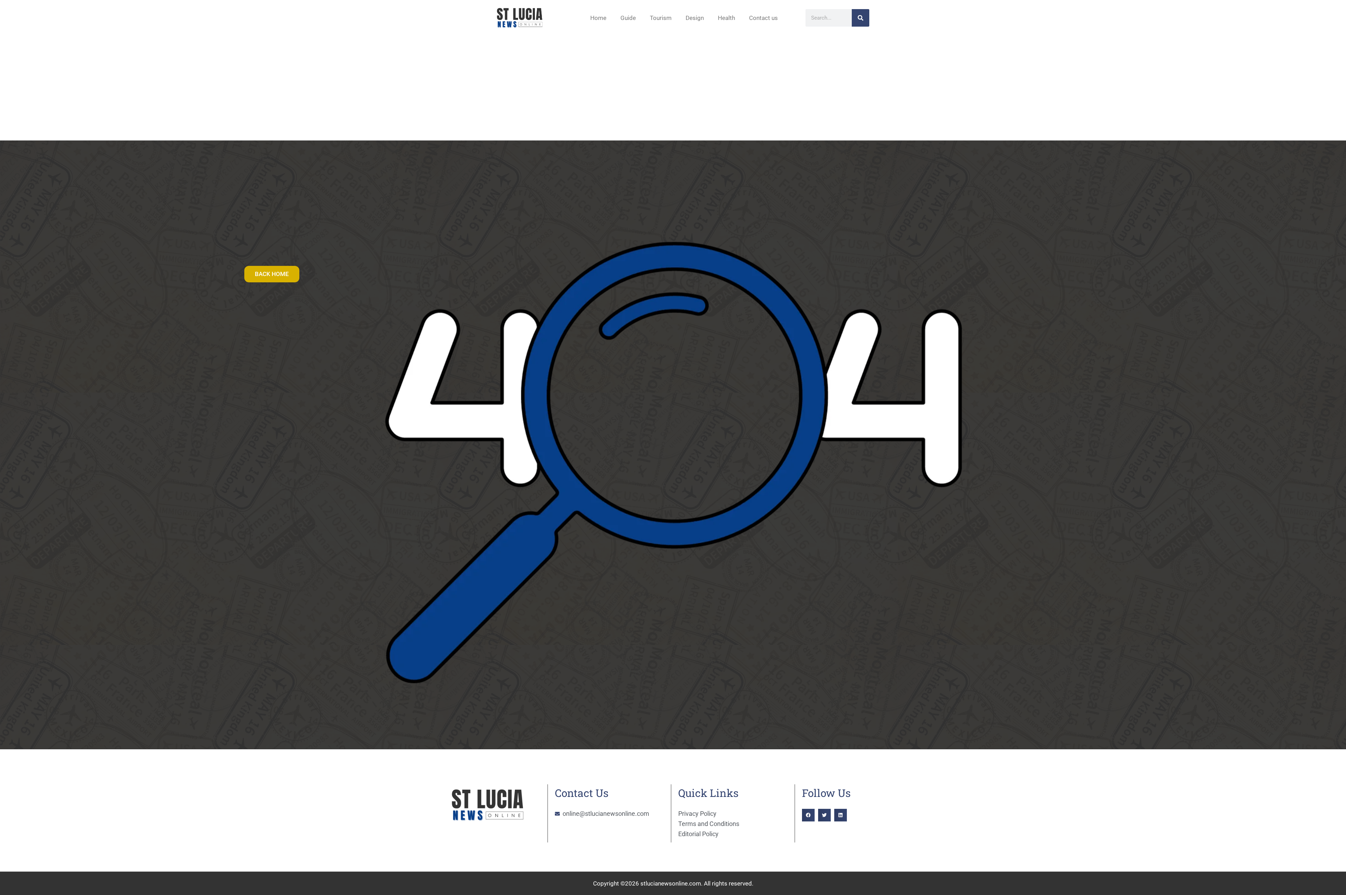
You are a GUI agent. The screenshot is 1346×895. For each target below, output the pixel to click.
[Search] (860, 18)
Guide (628, 17)
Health (726, 17)
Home (598, 17)
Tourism (661, 17)
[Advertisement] (673, 88)
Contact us (763, 17)
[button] (808, 815)
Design (695, 17)
